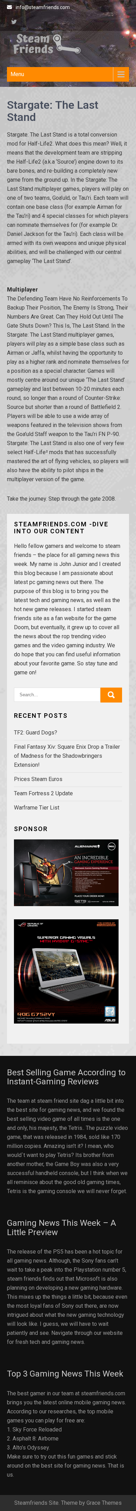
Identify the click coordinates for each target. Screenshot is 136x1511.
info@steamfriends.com (43, 7)
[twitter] (14, 23)
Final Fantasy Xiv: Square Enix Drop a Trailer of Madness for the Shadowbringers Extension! (67, 756)
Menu (17, 74)
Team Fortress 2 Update (43, 793)
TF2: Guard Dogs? (35, 732)
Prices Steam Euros (38, 779)
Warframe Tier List (36, 807)
